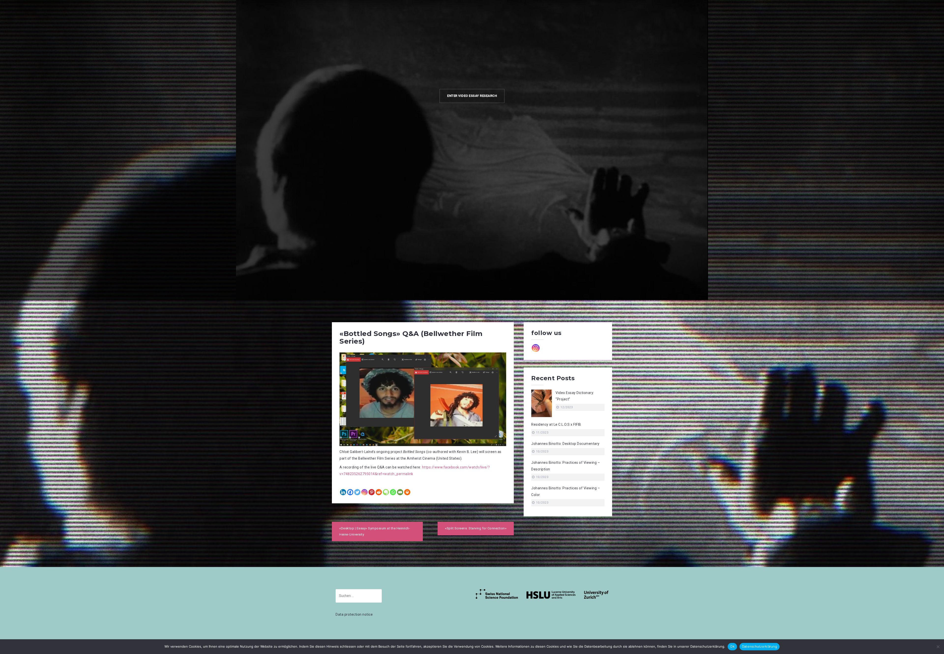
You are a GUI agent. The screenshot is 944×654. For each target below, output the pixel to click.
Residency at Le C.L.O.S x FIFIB (556, 424)
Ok (732, 646)
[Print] (407, 492)
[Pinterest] (372, 492)
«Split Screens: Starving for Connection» (475, 528)
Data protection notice (354, 614)
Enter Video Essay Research (472, 96)
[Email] (400, 492)
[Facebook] (350, 492)
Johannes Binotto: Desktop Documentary (565, 444)
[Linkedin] (343, 492)
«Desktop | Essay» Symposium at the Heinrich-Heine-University (374, 531)
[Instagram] (364, 492)
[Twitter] (357, 492)
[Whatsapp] (393, 492)
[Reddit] (379, 492)
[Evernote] (386, 492)
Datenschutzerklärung (759, 646)
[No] (937, 646)
